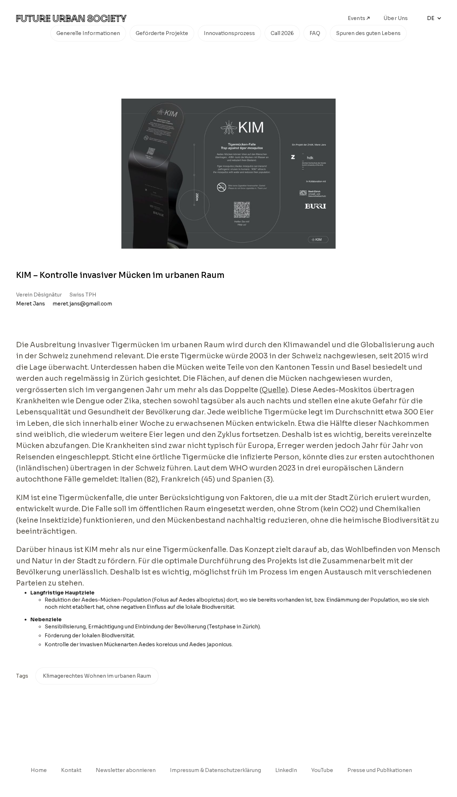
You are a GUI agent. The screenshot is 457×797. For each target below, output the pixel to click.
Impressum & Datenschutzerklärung (215, 770)
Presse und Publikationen (379, 770)
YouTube (322, 770)
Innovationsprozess (229, 33)
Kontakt (71, 770)
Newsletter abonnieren (126, 770)
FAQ (315, 33)
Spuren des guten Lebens (368, 33)
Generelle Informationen (88, 33)
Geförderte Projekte (162, 33)
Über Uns (395, 18)
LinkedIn (286, 770)
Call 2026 (282, 33)
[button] (434, 18)
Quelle (273, 389)
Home (39, 770)
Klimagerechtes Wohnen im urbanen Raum (97, 676)
